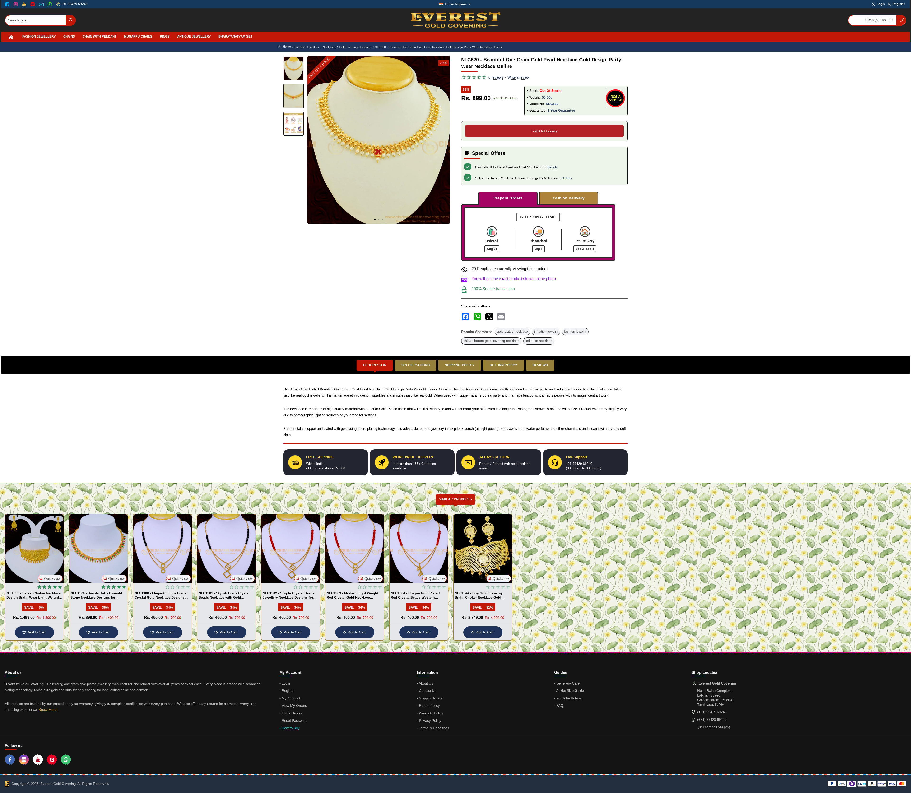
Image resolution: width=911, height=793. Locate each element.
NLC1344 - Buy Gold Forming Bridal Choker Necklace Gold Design (478, 595)
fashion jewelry (575, 331)
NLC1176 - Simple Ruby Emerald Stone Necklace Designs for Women (96, 595)
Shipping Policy (459, 365)
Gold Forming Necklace (355, 47)
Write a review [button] (518, 77)
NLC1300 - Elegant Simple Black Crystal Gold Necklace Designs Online (160, 595)
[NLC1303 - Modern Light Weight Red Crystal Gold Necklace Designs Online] (354, 548)
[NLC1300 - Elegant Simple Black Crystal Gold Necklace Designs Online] (162, 548)
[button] (375, 219)
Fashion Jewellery (306, 47)
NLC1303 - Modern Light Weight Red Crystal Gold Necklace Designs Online (352, 595)
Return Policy (503, 365)
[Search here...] (70, 20)
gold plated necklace (512, 331)
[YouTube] (24, 4)
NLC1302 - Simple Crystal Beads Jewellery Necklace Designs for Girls (289, 595)
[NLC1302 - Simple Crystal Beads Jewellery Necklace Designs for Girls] (290, 548)
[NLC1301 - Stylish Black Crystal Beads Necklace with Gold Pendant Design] (226, 548)
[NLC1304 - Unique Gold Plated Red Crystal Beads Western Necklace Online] (419, 548)
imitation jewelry (546, 331)
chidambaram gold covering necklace (491, 341)
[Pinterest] (33, 4)
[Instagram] (16, 4)
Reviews (540, 365)
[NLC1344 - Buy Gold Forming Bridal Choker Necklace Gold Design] (483, 548)
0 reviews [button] (495, 77)
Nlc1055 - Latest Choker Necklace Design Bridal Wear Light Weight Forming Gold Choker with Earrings (33, 595)
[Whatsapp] (66, 759)
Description (374, 365)
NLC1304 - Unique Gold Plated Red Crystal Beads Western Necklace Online (415, 595)
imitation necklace (538, 341)
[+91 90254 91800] (50, 4)
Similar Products (455, 499)
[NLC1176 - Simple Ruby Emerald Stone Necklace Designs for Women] (98, 548)
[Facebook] (8, 4)
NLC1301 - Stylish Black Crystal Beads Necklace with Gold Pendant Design (224, 595)
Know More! (48, 710)
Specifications (415, 365)
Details (552, 167)
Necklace (329, 47)
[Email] (42, 4)
